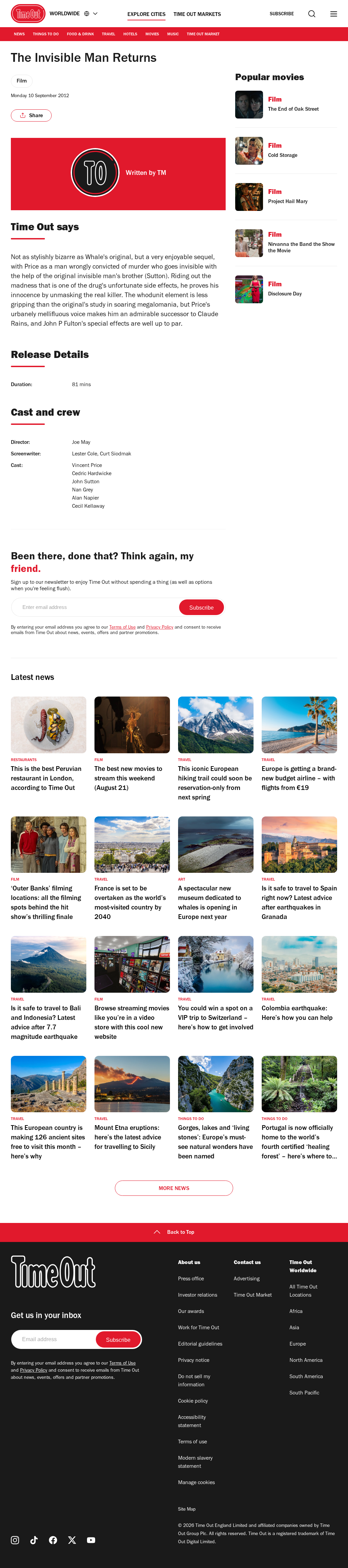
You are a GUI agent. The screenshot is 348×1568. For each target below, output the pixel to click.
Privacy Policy (159, 628)
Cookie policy (193, 1401)
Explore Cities (146, 15)
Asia (294, 1328)
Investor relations (197, 1295)
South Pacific (304, 1393)
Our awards (191, 1312)
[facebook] (53, 1540)
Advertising (247, 1279)
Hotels (130, 35)
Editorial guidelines (200, 1344)
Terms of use (192, 1442)
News (19, 35)
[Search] (312, 14)
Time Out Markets (197, 15)
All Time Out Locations (303, 1291)
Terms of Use (122, 628)
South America (306, 1377)
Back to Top (180, 1233)
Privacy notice (193, 1361)
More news (174, 1189)
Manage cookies (196, 1483)
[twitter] (72, 1540)
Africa (296, 1312)
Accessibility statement (192, 1422)
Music (173, 35)
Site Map (186, 1510)
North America (306, 1361)
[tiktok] (34, 1540)
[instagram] (15, 1540)
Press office (191, 1279)
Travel (108, 35)
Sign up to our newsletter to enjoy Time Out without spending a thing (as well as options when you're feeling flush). (111, 586)
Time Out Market (203, 35)
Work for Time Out (198, 1328)
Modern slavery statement (195, 1463)
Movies (152, 35)
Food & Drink (80, 35)
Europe (298, 1344)
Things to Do (46, 35)
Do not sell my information (194, 1381)
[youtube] (91, 1540)
